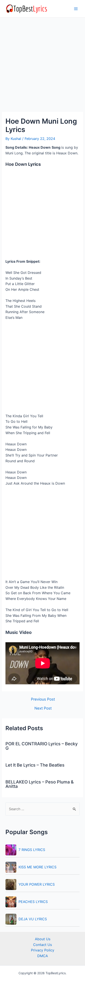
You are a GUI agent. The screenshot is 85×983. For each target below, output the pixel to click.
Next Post (43, 708)
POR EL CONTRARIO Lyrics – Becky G (41, 746)
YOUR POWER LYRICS (37, 884)
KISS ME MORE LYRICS (37, 867)
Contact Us (42, 944)
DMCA (42, 956)
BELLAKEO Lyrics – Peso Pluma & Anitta (39, 784)
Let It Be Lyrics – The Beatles (35, 765)
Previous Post (43, 699)
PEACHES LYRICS (33, 901)
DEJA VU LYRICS (33, 919)
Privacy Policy (42, 950)
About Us (42, 939)
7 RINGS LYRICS (32, 849)
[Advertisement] (42, 67)
